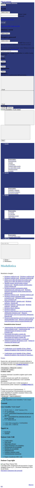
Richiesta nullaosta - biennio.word (14, 301)
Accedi (3, 5)
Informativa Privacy (10, 444)
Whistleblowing (9, 450)
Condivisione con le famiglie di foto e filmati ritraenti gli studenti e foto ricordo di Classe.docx (18, 354)
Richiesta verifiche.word (11, 278)
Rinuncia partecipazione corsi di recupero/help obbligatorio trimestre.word (18, 312)
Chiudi (3, 61)
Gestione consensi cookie (11, 452)
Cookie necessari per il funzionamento (12, 389)
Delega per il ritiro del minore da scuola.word (17, 280)
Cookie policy (8, 440)
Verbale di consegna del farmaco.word (15, 340)
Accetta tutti (7, 369)
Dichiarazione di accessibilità (13, 447)
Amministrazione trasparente (12, 454)
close (2, 140)
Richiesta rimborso (9, 309)
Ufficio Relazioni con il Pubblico (14, 445)
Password (21, 16)
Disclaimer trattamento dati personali (11, 470)
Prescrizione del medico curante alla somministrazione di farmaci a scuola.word (17, 334)
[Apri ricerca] (19, 117)
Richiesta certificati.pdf (27, 276)
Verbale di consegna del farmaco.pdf (19, 341)
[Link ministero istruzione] (9, 3)
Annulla (3, 107)
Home (6, 259)
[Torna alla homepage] (17, 109)
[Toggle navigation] (15, 132)
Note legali (7, 442)
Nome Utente (22, 14)
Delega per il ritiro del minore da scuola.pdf (17, 281)
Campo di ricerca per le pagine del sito (12, 241)
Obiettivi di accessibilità (11, 449)
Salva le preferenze (15, 396)
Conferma (10, 107)
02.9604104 (10, 411)
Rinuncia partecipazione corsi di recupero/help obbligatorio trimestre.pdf (19, 314)
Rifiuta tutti (15, 368)
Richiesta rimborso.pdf (27, 295)
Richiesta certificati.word (11, 276)
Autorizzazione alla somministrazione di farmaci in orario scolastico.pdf (17, 330)
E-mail (20, 42)
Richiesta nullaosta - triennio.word (14, 304)
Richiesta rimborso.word (11, 295)
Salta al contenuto (6, 1)
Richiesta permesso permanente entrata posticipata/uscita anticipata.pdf (18, 291)
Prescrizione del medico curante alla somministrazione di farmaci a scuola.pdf (16, 338)
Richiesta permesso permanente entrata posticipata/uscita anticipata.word (15, 289)
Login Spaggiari (15, 49)
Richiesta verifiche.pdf (26, 278)
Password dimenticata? (7, 19)
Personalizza (4, 368)
